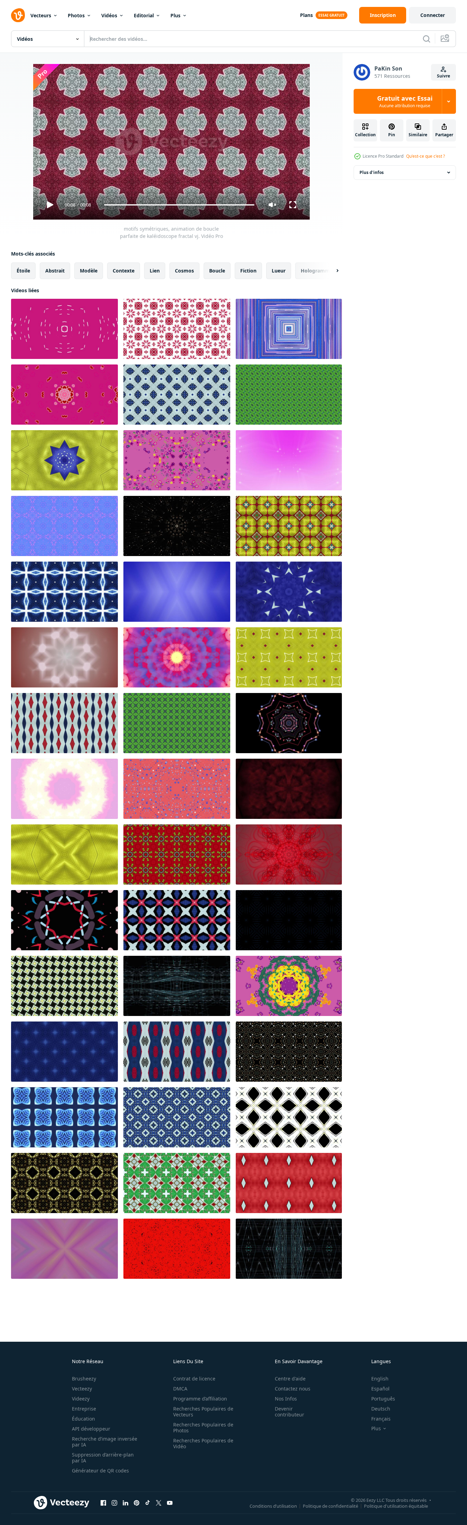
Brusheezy (84, 1378)
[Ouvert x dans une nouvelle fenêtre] (158, 1502)
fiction (248, 270)
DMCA (180, 1388)
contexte (123, 270)
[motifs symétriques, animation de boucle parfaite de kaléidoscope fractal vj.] (64, 329)
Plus (175, 15)
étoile (23, 270)
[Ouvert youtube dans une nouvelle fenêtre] (169, 1502)
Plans (306, 15)
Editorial (144, 15)
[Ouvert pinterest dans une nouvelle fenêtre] (136, 1502)
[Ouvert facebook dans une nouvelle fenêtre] (103, 1502)
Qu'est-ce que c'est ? (425, 156)
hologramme (317, 270)
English (380, 1378)
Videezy (81, 1398)
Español (380, 1388)
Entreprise (84, 1408)
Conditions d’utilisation (273, 1506)
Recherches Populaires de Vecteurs (203, 1411)
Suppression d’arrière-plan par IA (103, 1457)
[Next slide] (331, 270)
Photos (76, 15)
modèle (88, 270)
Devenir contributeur (289, 1411)
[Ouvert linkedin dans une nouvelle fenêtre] (125, 1502)
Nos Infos (286, 1398)
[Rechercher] (426, 39)
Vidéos (109, 15)
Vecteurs (40, 15)
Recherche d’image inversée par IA (104, 1441)
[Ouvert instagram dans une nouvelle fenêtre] (114, 1502)
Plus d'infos (371, 172)
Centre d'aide (290, 1378)
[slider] (179, 204)
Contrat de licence (194, 1378)
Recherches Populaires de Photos (203, 1427)
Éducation (83, 1418)
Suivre (443, 76)
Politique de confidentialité (330, 1506)
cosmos (184, 270)
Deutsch (380, 1408)
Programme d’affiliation (200, 1398)
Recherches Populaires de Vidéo (203, 1443)
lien (155, 270)
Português (383, 1398)
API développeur (91, 1428)
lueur (279, 270)
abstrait (55, 270)
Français (381, 1418)
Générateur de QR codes (100, 1470)
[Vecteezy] (18, 15)
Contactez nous (292, 1388)
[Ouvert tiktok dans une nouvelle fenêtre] (147, 1502)
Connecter (432, 15)
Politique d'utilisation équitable (396, 1506)
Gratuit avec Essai (404, 101)
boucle (217, 270)
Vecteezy (82, 1388)
